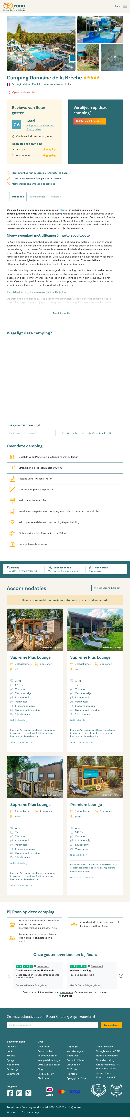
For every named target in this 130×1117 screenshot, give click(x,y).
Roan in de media (106, 1077)
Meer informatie (61, 313)
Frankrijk (16, 84)
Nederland (13, 1064)
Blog (40, 1069)
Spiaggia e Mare (76, 1078)
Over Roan (44, 1046)
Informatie (18, 196)
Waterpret (56, 196)
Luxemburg (13, 1073)
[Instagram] (19, 1093)
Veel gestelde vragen (49, 1060)
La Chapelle (74, 1064)
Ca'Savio (72, 1069)
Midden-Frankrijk (32, 84)
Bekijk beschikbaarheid (89, 121)
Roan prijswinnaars (107, 1055)
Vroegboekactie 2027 (108, 1051)
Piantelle (72, 1073)
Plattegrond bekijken (108, 587)
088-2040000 (56, 1107)
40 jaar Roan (103, 1072)
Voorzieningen (37, 196)
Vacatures (72, 1055)
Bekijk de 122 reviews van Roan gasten (40, 127)
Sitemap (11, 1112)
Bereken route (70, 433)
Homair (64, 209)
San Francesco (104, 1046)
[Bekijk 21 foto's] (41, 43)
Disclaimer (44, 1078)
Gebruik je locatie (102, 433)
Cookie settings (30, 1112)
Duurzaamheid (46, 1051)
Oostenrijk (12, 1069)
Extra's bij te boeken (49, 1064)
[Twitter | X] (28, 1093)
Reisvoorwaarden (47, 1055)
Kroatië (11, 1055)
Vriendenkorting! (105, 1060)
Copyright (72, 1046)
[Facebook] (10, 1093)
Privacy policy (46, 1073)
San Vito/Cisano (76, 1060)
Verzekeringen (75, 1051)
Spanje (10, 1060)
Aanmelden (110, 1025)
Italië (10, 1051)
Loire (46, 84)
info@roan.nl (74, 1107)
